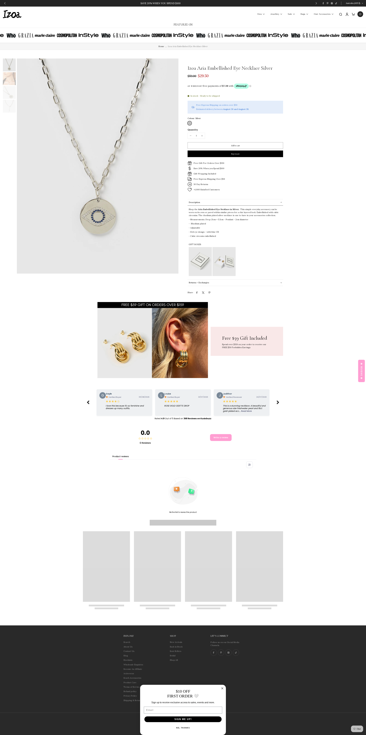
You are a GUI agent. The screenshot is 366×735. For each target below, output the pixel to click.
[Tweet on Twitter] (203, 292)
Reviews (361, 371)
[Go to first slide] (316, 3)
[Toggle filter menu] (249, 464)
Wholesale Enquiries (133, 664)
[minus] (190, 135)
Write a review (220, 437)
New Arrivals (176, 642)
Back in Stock (176, 646)
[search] (340, 14)
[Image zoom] (97, 166)
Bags (303, 14)
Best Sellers (175, 651)
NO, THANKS (183, 728)
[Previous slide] (4, 3)
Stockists (128, 660)
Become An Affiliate (133, 669)
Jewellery (274, 14)
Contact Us (129, 651)
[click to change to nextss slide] (278, 402)
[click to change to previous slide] (88, 402)
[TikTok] (336, 3)
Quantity (193, 129)
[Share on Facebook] (197, 292)
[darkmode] (360, 14)
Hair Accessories (322, 14)
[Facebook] (323, 3)
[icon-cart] (353, 14)
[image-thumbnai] (9, 65)
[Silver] (190, 123)
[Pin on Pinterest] (209, 292)
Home (161, 46)
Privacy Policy (130, 696)
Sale (290, 14)
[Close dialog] (222, 688)
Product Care (130, 682)
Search (127, 642)
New (259, 14)
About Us (128, 646)
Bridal (172, 655)
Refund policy (130, 691)
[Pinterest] (327, 3)
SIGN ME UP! (183, 719)
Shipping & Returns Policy (136, 700)
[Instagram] (332, 3)
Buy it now (235, 154)
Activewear (129, 673)
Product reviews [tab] (120, 456)
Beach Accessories (132, 678)
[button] (235, 145)
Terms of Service (132, 686)
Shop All (174, 660)
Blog (126, 655)
